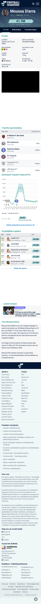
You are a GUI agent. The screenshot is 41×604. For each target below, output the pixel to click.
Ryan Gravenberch (8, 419)
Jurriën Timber (7, 409)
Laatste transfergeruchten (12, 431)
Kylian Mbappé (7, 404)
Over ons (5, 584)
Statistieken (16, 30)
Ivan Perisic (5, 374)
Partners (13, 584)
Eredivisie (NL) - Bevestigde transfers (16, 453)
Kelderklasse (25, 575)
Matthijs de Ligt (7, 411)
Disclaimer (17, 592)
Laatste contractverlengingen (13, 434)
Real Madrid (25, 393)
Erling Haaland (6, 393)
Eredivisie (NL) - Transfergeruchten (15, 456)
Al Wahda (21, 328)
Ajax (22, 385)
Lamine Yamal (7, 417)
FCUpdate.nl (6, 570)
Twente (24, 380)
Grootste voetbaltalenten (11, 468)
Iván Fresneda (15, 255)
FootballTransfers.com (9, 567)
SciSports (5, 501)
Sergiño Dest (15, 238)
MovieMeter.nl (6, 572)
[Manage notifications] (36, 599)
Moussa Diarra (22, 11)
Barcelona (24, 396)
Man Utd (24, 398)
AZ (22, 382)
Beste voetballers (9, 459)
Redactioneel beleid (9, 589)
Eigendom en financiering (24, 586)
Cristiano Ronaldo (8, 406)
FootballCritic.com (27, 567)
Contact (11, 586)
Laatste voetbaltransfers (11, 428)
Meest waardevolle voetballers (13, 462)
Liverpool (24, 409)
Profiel (6, 30)
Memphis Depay (7, 390)
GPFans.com (25, 570)
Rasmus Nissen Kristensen (19, 250)
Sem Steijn (5, 377)
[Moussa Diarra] (5, 12)
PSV (22, 374)
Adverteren (21, 584)
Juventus (24, 388)
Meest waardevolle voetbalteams (14, 465)
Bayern (23, 411)
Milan (23, 390)
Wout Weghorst (7, 385)
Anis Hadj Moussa (8, 380)
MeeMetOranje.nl (27, 578)
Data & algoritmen (33, 584)
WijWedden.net (7, 575)
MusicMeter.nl (26, 572)
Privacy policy (34, 589)
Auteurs (25, 592)
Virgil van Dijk (6, 396)
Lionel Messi (6, 401)
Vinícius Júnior (7, 414)
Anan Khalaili (15, 244)
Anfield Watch (6, 578)
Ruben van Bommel (8, 382)
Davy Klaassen (7, 388)
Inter (22, 404)
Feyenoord (25, 377)
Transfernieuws (30, 30)
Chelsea (24, 401)
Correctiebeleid (22, 589)
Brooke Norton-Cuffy (17, 261)
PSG (22, 406)
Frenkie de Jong (7, 398)
